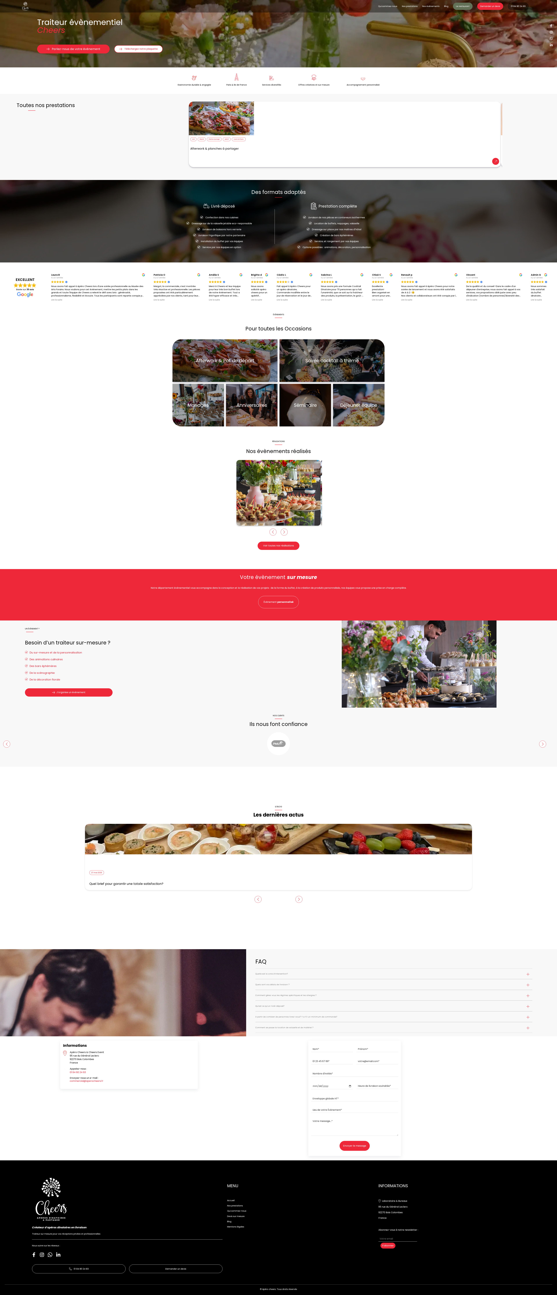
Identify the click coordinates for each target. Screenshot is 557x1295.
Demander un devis (490, 6)
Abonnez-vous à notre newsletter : (398, 1230)
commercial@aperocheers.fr (86, 1081)
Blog (446, 6)
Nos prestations (410, 6)
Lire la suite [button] (56, 300)
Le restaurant (463, 6)
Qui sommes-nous (387, 6)
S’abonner (388, 1245)
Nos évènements (431, 6)
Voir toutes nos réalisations (278, 545)
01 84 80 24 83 (518, 6)
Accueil (231, 1200)
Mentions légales (235, 1226)
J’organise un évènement (70, 692)
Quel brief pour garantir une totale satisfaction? (126, 884)
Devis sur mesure (236, 1216)
